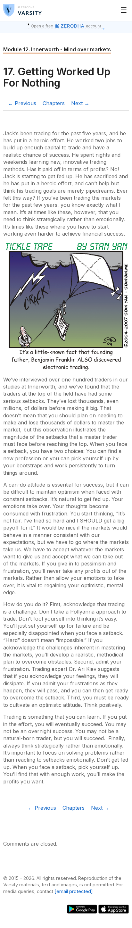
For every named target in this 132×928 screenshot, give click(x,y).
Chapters (54, 103)
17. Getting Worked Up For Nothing (57, 77)
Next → (80, 103)
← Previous (22, 103)
